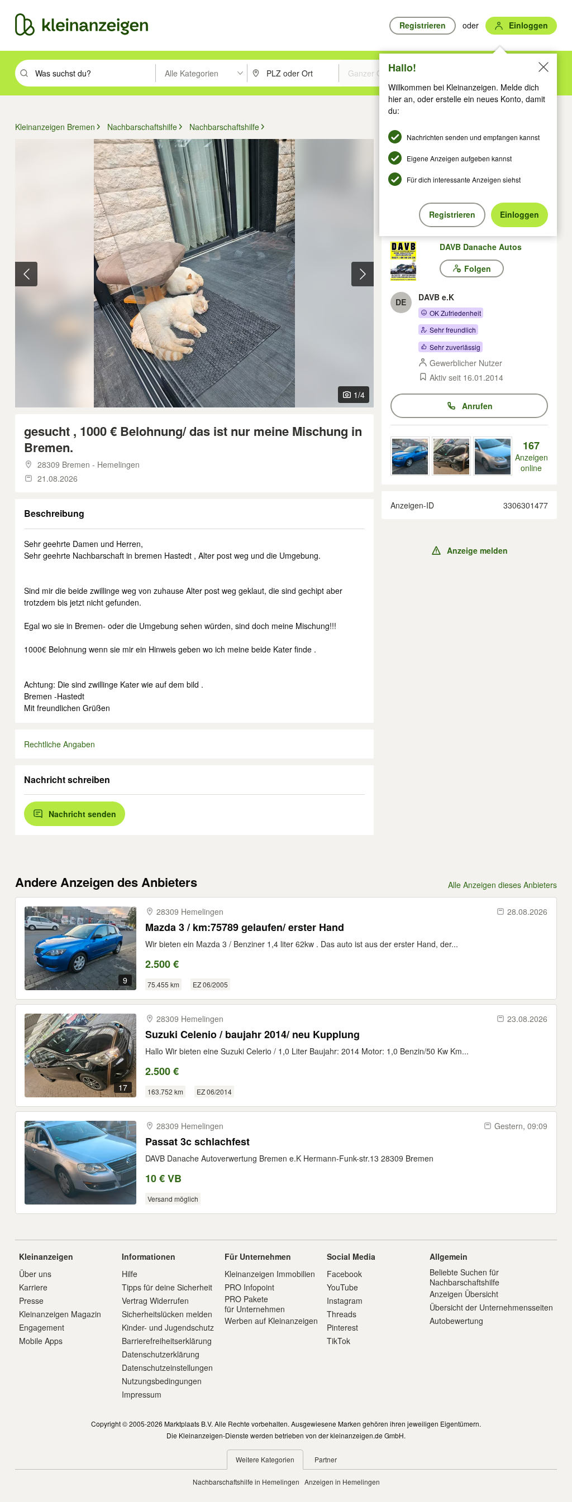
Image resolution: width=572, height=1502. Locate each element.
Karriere (33, 1287)
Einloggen (519, 214)
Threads (341, 1313)
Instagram (345, 1300)
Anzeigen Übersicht (464, 1293)
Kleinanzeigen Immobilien (270, 1273)
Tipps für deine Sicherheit (167, 1287)
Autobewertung (456, 1320)
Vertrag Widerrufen (155, 1300)
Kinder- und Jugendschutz (168, 1327)
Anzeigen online (531, 456)
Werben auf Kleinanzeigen (271, 1320)
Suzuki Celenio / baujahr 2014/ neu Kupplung (252, 1034)
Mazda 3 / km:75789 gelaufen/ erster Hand (244, 927)
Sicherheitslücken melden (167, 1313)
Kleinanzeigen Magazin (60, 1313)
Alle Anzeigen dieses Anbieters (502, 884)
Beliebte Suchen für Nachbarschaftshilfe (464, 1277)
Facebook (344, 1273)
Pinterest (342, 1327)
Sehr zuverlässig (455, 347)
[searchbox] (94, 73)
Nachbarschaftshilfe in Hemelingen (246, 1481)
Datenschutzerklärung (160, 1354)
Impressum (141, 1394)
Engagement (41, 1327)
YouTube (342, 1287)
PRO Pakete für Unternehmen (255, 1304)
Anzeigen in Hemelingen (342, 1481)
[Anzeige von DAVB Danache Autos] (410, 456)
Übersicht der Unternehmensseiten (491, 1307)
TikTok (338, 1340)
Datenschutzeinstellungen (167, 1367)
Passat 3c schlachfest (197, 1141)
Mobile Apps (41, 1340)
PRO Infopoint (249, 1287)
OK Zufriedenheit (455, 313)
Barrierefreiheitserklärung (167, 1340)
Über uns (35, 1273)
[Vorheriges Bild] (26, 274)
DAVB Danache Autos (481, 246)
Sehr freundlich (453, 329)
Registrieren (452, 214)
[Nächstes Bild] (362, 274)
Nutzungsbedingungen (162, 1380)
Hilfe (129, 1273)
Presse (31, 1300)
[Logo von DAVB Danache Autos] (415, 261)
